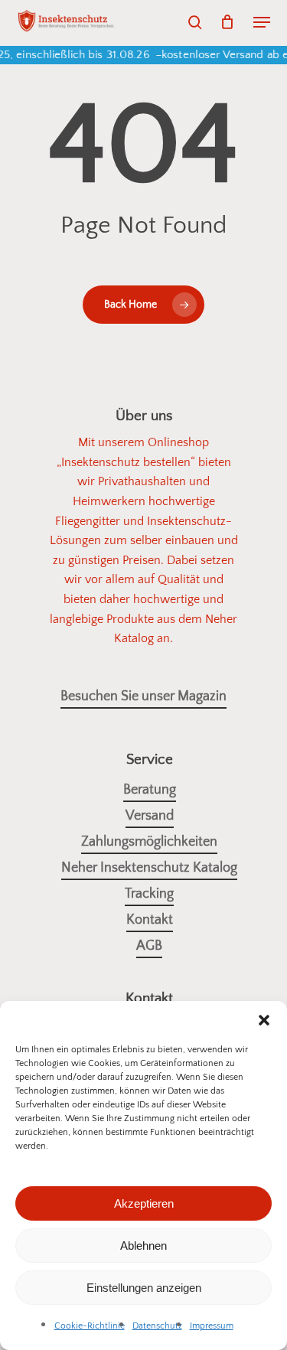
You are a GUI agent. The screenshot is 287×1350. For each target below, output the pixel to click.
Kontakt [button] (149, 920)
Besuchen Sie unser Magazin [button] (143, 696)
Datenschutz (157, 1326)
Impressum (211, 1326)
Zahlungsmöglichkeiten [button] (149, 841)
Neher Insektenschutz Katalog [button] (149, 868)
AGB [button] (149, 946)
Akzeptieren (144, 1203)
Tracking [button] (149, 894)
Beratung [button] (149, 789)
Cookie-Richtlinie (89, 1326)
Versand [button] (150, 815)
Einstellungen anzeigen (143, 1287)
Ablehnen (143, 1245)
